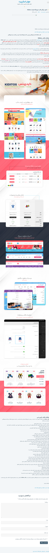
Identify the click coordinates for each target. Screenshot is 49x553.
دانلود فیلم (43, 551)
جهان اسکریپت (24, 1)
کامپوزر (7, 41)
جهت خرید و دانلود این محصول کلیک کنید (42, 32)
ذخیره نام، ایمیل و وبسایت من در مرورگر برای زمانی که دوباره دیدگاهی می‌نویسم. (30, 539)
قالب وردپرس (35, 48)
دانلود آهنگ (39, 551)
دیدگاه (46, 502)
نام (47, 520)
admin (39, 12)
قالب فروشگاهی (39, 40)
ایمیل (46, 526)
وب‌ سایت (46, 533)
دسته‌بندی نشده (43, 12)
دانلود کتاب (47, 551)
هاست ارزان (35, 551)
